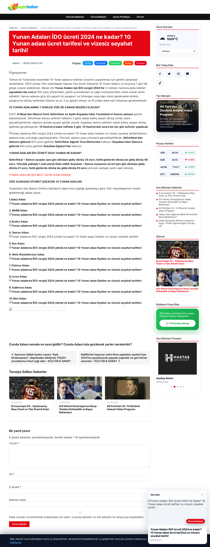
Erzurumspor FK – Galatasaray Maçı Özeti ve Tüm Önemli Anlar (177, 194)
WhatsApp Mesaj (177, 323)
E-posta (15, 487)
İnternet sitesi (17, 499)
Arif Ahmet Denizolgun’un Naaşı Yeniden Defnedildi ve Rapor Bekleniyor (175, 202)
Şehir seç (165, 44)
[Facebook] (160, 74)
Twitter (88, 63)
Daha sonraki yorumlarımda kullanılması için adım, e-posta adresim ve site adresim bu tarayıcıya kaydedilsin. (76, 517)
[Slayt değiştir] (172, 387)
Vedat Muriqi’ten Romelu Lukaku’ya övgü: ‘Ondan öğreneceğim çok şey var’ (177, 223)
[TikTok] (160, 83)
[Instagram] (178, 74)
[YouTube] (187, 74)
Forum (140, 16)
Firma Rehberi (98, 16)
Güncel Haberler (75, 16)
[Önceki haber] (186, 105)
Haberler (13, 28)
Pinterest (140, 63)
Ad (12, 474)
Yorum (14, 443)
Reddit (128, 63)
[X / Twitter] (169, 74)
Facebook (100, 63)
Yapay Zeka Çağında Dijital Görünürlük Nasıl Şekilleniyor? (178, 215)
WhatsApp (115, 63)
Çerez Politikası (121, 16)
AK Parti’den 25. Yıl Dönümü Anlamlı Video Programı (177, 209)
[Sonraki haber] (193, 105)
